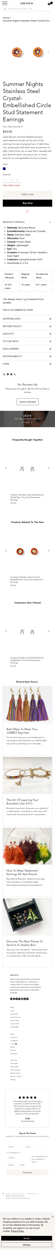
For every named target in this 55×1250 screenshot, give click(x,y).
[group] (27, 476)
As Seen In (14, 1037)
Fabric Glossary (15, 1070)
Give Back (13, 1054)
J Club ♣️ (13, 1044)
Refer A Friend (15, 1073)
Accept (26, 1238)
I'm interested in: (14, 1153)
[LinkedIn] (25, 999)
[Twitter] (14, 374)
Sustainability (14, 1027)
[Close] (50, 1218)
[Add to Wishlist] (27, 211)
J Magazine (14, 1041)
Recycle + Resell (15, 1076)
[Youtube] (22, 999)
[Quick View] (27, 468)
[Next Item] (48, 52)
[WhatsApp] (4, 374)
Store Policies (14, 1020)
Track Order (14, 1014)
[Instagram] (11, 999)
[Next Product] (49, 468)
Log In (12, 1011)
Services (13, 1050)
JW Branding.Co (19, 1196)
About (12, 1034)
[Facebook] (7, 374)
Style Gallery (14, 1067)
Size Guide (14, 1063)
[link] (50, 3)
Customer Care (15, 1017)
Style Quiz (13, 1060)
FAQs (12, 1007)
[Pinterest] (11, 374)
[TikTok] (17, 999)
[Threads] (27, 999)
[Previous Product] (6, 468)
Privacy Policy (14, 1024)
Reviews (13, 1080)
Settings (26, 1244)
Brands (12, 1047)
